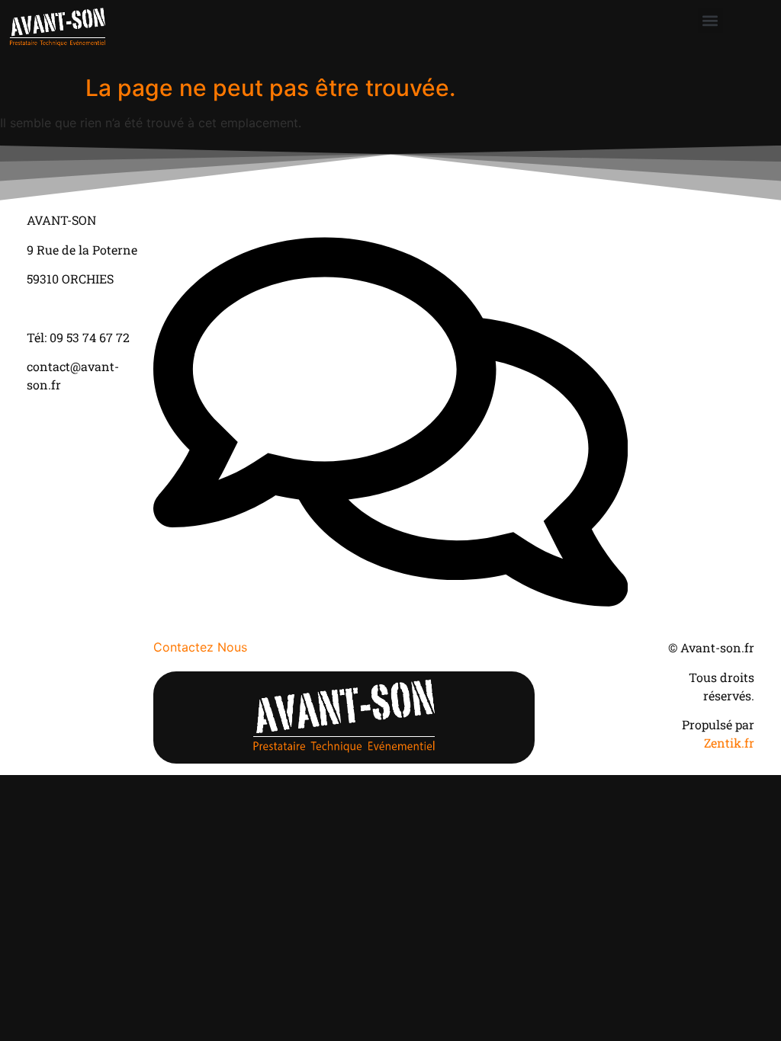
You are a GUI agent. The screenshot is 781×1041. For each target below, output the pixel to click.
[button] (710, 20)
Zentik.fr (729, 743)
